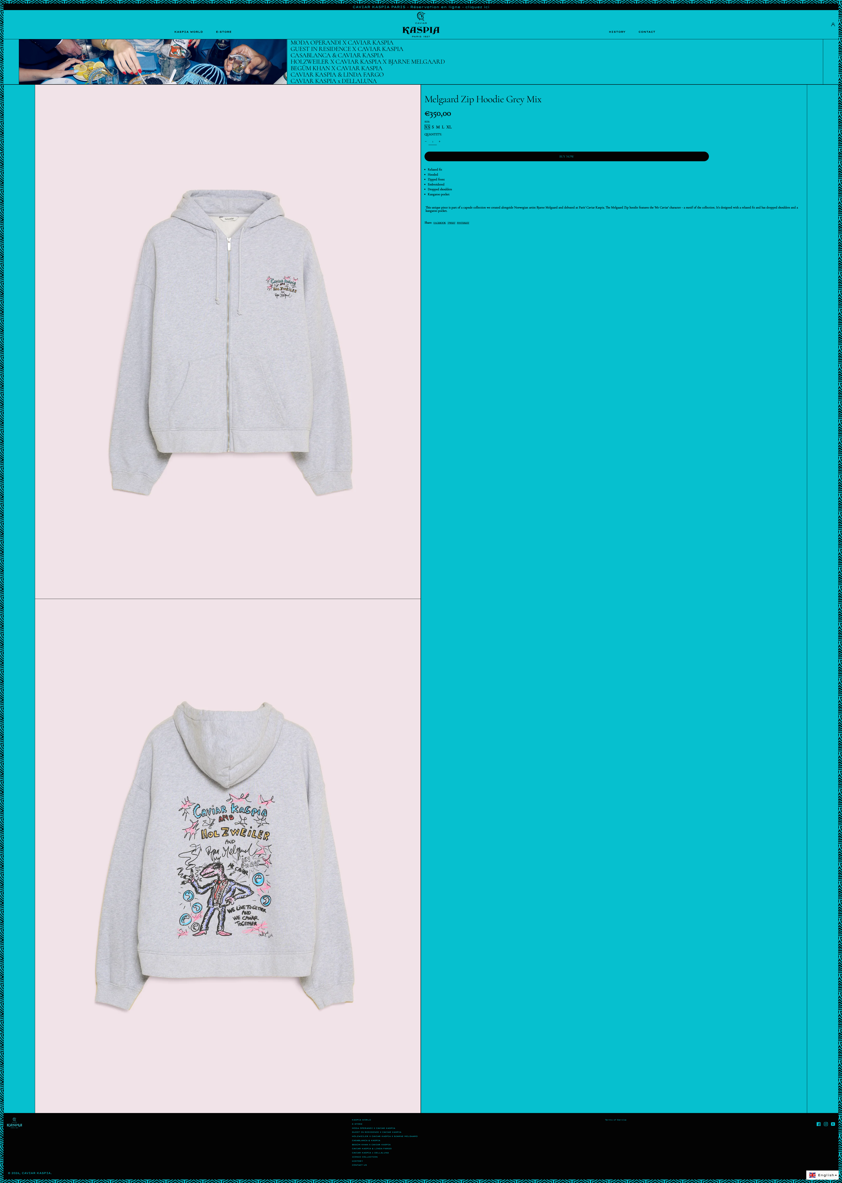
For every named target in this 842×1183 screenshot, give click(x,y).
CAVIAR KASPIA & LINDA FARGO (372, 1148)
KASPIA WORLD (188, 31)
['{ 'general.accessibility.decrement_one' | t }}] (425, 141)
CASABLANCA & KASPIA (366, 1140)
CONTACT (647, 31)
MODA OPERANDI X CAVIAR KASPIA (373, 1128)
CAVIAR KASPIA (36, 1173)
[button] (228, 342)
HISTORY (617, 31)
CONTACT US (359, 1165)
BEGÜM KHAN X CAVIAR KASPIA (371, 1145)
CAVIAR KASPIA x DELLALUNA (370, 1153)
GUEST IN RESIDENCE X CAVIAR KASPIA (376, 1132)
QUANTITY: (433, 134)
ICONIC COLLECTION (365, 1157)
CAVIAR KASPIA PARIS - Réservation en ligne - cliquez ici (421, 7)
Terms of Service (615, 1120)
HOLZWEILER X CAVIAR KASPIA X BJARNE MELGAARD (385, 1136)
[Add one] (439, 141)
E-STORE (224, 31)
